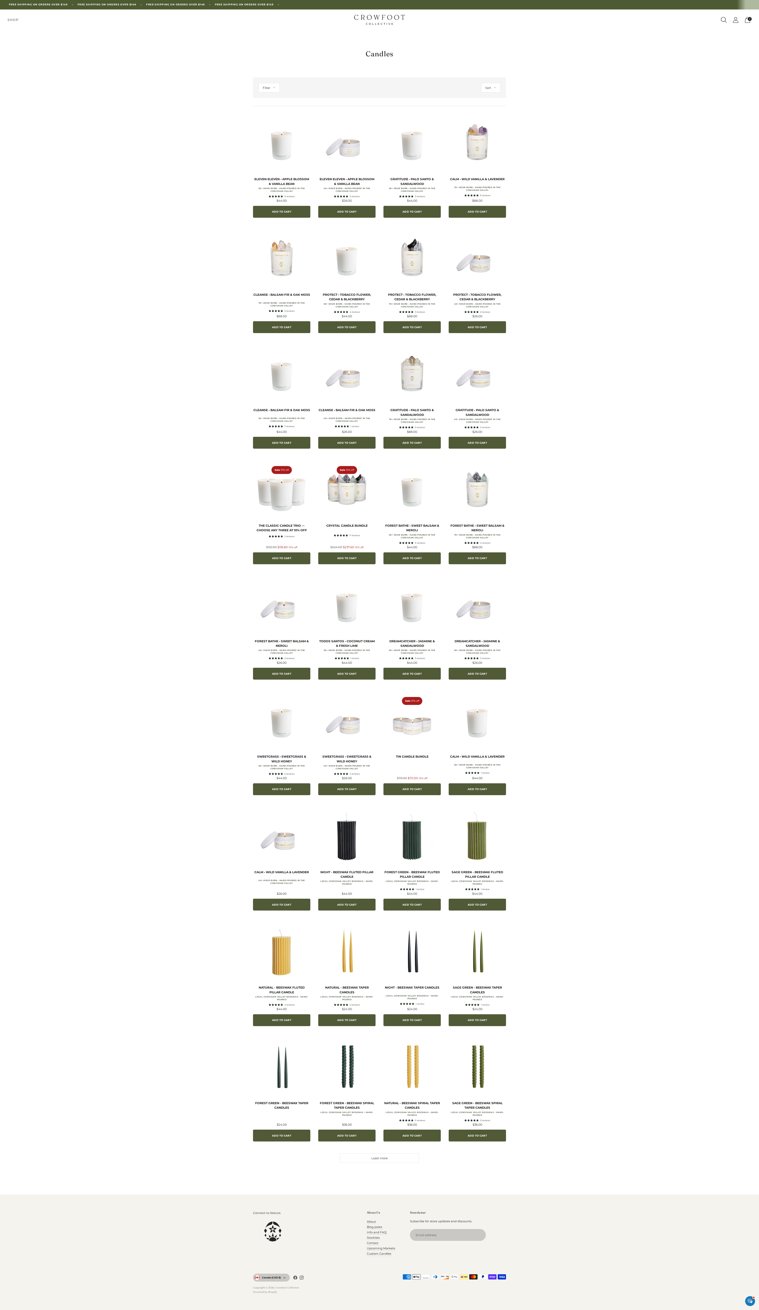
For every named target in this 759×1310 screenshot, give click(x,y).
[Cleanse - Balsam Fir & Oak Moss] (281, 373)
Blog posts (374, 1227)
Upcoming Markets (381, 1248)
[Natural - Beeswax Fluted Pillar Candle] (281, 951)
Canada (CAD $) (271, 1277)
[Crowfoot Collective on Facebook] (295, 1278)
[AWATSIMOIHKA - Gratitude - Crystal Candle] (412, 373)
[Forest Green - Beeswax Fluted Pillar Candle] (412, 835)
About (371, 1221)
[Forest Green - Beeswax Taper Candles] (281, 1066)
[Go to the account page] (735, 19)
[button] (276, 196)
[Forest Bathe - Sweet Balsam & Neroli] (412, 489)
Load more (379, 1158)
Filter (266, 88)
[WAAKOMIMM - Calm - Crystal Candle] (477, 142)
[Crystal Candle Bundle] (347, 489)
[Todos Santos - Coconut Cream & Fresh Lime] (347, 604)
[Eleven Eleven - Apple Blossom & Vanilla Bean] (281, 142)
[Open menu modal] (13, 19)
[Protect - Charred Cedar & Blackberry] (347, 258)
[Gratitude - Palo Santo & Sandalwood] (412, 142)
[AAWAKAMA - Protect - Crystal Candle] (412, 258)
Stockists (373, 1237)
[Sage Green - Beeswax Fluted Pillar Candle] (477, 835)
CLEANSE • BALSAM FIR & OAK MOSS (281, 295)
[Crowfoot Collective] (379, 19)
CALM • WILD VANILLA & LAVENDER (477, 179)
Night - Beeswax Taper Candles (412, 987)
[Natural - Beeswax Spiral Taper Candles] (412, 1066)
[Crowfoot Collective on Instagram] (301, 1278)
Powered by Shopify (265, 1291)
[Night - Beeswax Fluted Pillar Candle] (347, 835)
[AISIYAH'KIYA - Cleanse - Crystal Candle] (281, 258)
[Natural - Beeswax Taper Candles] (347, 951)
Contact (373, 1243)
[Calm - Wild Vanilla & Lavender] (477, 720)
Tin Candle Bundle (412, 756)
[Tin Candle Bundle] (412, 720)
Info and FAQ (377, 1232)
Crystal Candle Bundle (347, 525)
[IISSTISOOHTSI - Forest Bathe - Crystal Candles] (477, 489)
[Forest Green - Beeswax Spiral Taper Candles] (347, 1066)
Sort (488, 88)
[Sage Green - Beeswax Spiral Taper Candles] (477, 1066)
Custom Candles (379, 1253)
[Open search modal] (723, 19)
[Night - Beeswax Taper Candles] (412, 951)
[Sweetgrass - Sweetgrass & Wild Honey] (281, 720)
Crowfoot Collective (287, 1287)
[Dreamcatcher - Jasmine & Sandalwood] (412, 604)
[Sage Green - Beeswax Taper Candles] (477, 951)
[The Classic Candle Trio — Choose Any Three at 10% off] (281, 489)
